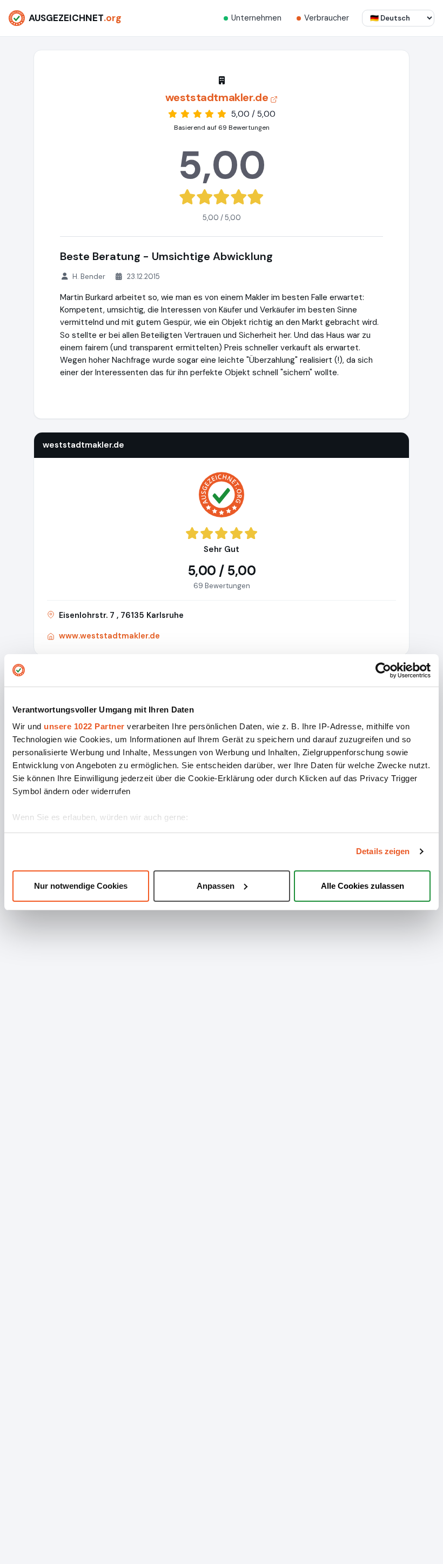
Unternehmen (256, 17)
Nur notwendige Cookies (80, 885)
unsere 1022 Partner (84, 726)
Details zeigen (383, 851)
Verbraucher (326, 17)
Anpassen (215, 885)
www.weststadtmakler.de (109, 635)
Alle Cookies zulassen (362, 885)
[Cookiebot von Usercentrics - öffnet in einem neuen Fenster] (383, 670)
